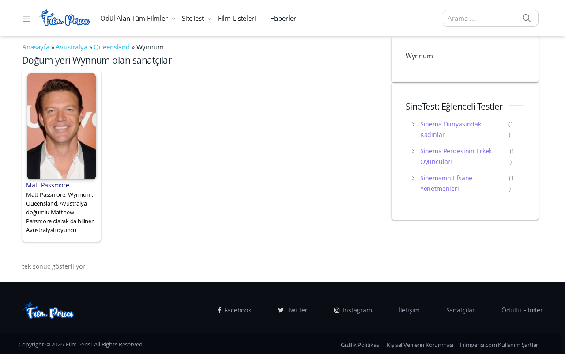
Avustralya (71, 46)
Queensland (112, 46)
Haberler (283, 18)
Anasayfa (35, 46)
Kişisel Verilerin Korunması (420, 345)
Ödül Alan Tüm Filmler (134, 18)
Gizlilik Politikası (360, 345)
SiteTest (193, 18)
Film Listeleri (237, 18)
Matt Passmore (47, 185)
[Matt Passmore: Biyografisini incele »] (61, 125)
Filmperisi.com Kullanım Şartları (499, 345)
